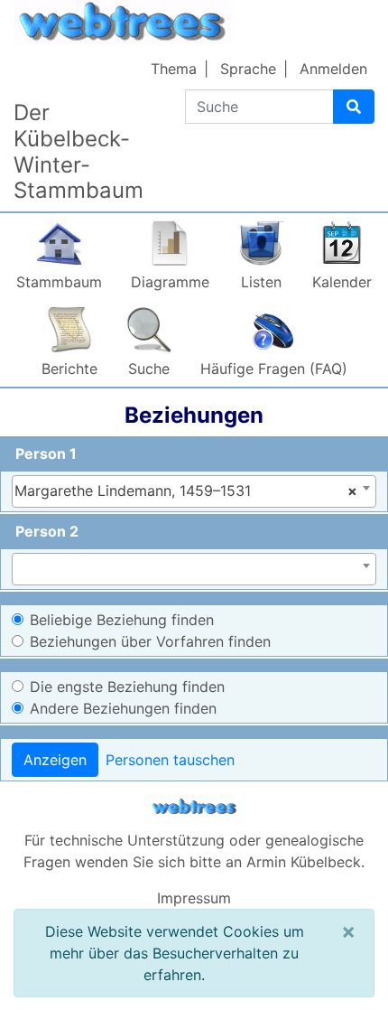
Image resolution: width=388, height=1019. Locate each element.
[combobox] (194, 491)
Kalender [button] (342, 282)
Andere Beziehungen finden (123, 708)
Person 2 (47, 531)
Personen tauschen (170, 760)
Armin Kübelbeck (303, 862)
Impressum (194, 898)
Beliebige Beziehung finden (122, 620)
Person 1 (46, 453)
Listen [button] (261, 282)
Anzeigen (55, 760)
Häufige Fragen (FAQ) (273, 369)
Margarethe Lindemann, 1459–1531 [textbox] (185, 490)
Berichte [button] (69, 369)
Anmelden (333, 69)
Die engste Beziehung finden (127, 687)
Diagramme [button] (170, 282)
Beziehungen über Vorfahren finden (150, 641)
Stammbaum (59, 282)
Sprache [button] (248, 69)
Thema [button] (174, 69)
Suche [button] (149, 369)
